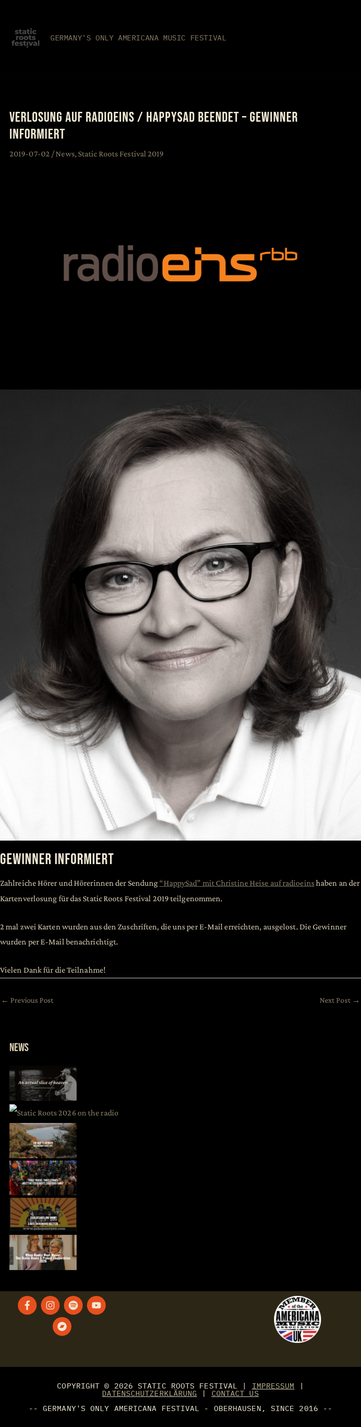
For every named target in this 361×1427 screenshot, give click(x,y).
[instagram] (52, 1305)
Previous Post (27, 1000)
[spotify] (75, 1305)
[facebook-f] (28, 1305)
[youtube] (98, 1305)
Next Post (340, 1000)
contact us (235, 1393)
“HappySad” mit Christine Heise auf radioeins (236, 883)
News (64, 153)
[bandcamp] (63, 1326)
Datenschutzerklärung (149, 1393)
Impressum (273, 1385)
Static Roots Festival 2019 (121, 153)
